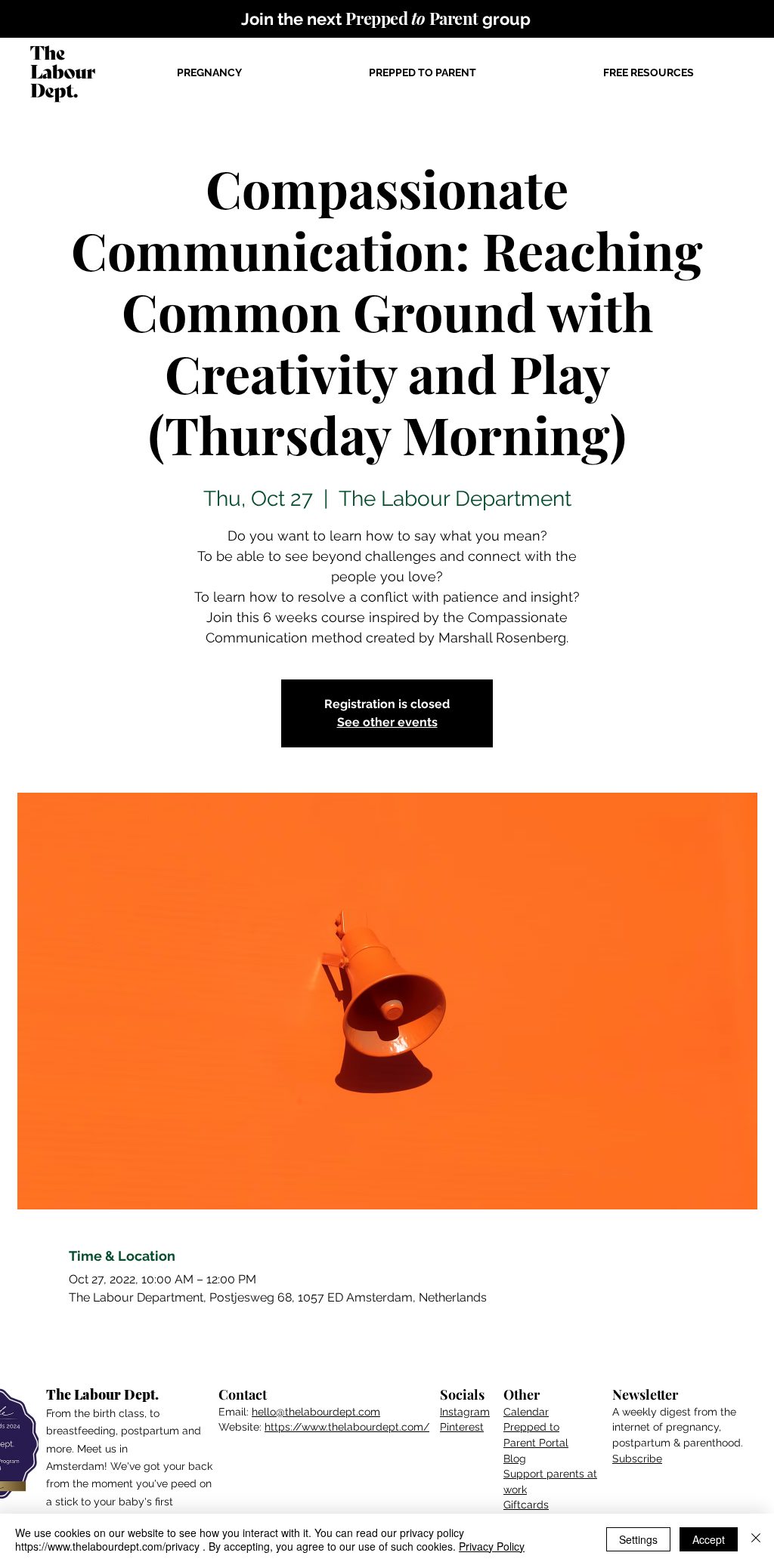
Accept (708, 1539)
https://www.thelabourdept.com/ (347, 1427)
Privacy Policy (492, 1546)
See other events (387, 722)
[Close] (756, 1539)
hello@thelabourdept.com (316, 1412)
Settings (638, 1539)
